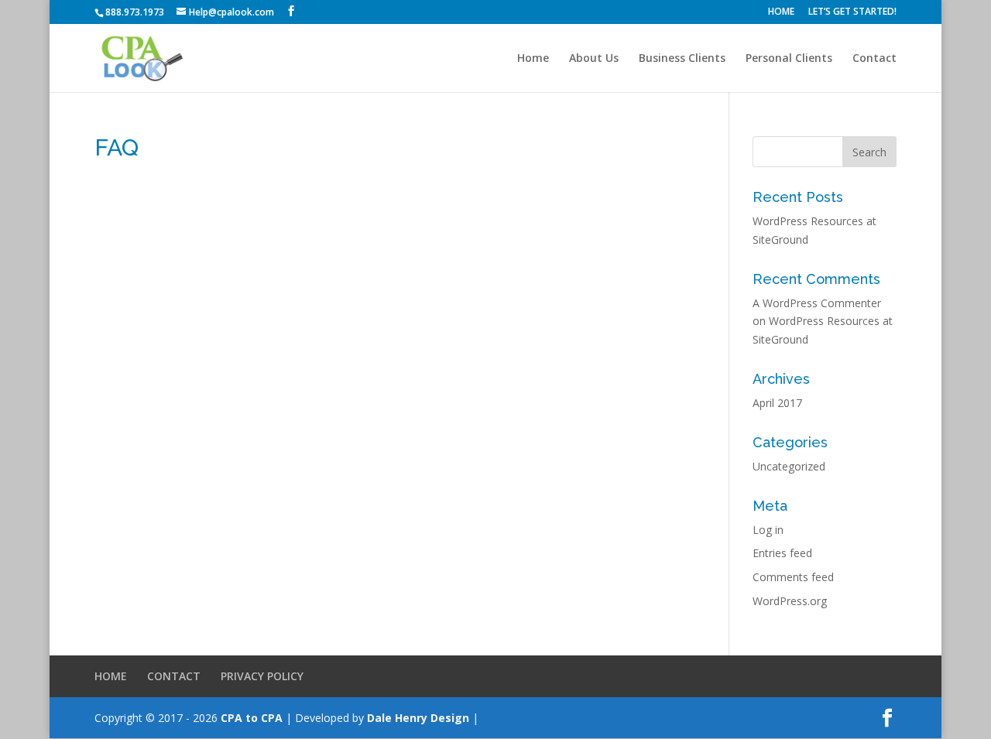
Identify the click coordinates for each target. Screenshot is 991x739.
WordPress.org (790, 601)
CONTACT (174, 676)
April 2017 (777, 402)
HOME (781, 12)
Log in (768, 529)
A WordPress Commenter (817, 303)
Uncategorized (789, 466)
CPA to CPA (252, 717)
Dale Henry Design (418, 717)
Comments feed (793, 577)
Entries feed (782, 553)
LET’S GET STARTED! (852, 12)
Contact (874, 59)
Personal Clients (789, 59)
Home (533, 59)
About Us (594, 59)
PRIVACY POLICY (262, 676)
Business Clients (682, 59)
